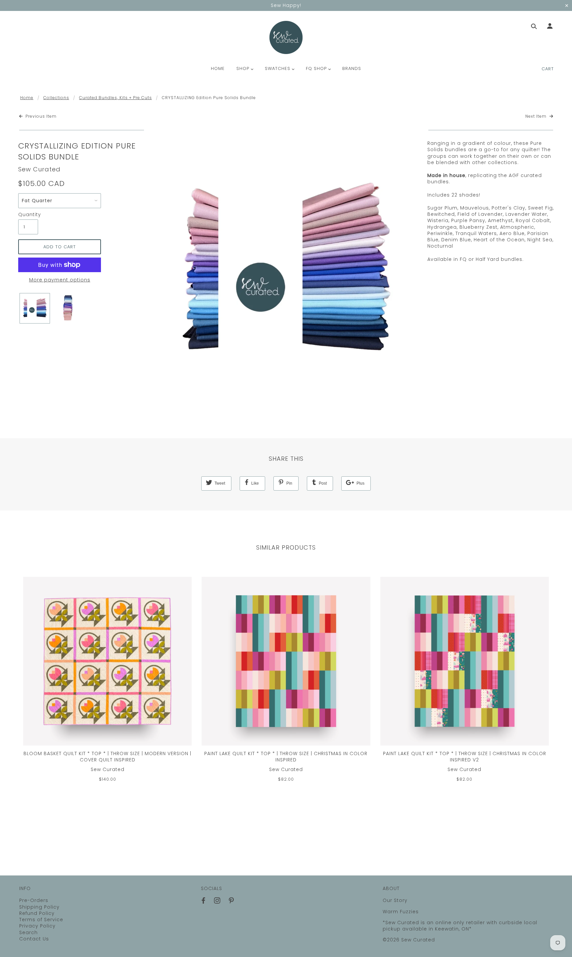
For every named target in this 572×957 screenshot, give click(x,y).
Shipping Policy (39, 907)
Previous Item (40, 116)
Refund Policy (37, 913)
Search (28, 932)
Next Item (536, 116)
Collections (56, 97)
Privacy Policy (37, 926)
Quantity (28, 214)
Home (26, 97)
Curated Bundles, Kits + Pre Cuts (115, 97)
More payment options (59, 280)
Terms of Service (41, 919)
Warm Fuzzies (401, 911)
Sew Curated (39, 169)
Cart (548, 69)
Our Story (395, 900)
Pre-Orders (33, 900)
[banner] (286, 37)
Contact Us (34, 938)
